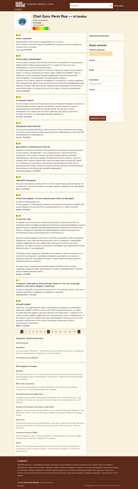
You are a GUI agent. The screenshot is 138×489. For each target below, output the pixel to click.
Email (91, 70)
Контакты (20, 486)
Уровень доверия (97, 49)
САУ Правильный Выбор (27, 357)
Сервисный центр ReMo (26, 432)
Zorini (18, 442)
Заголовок (93, 79)
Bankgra (19, 371)
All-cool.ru (20, 419)
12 (70, 331)
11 (65, 331)
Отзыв (92, 89)
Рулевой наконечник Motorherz (29, 394)
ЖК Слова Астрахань (25, 383)
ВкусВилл (20, 347)
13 (75, 331)
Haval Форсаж (22, 343)
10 (60, 331)
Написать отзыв (97, 118)
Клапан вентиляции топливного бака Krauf (35, 407)
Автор (92, 60)
